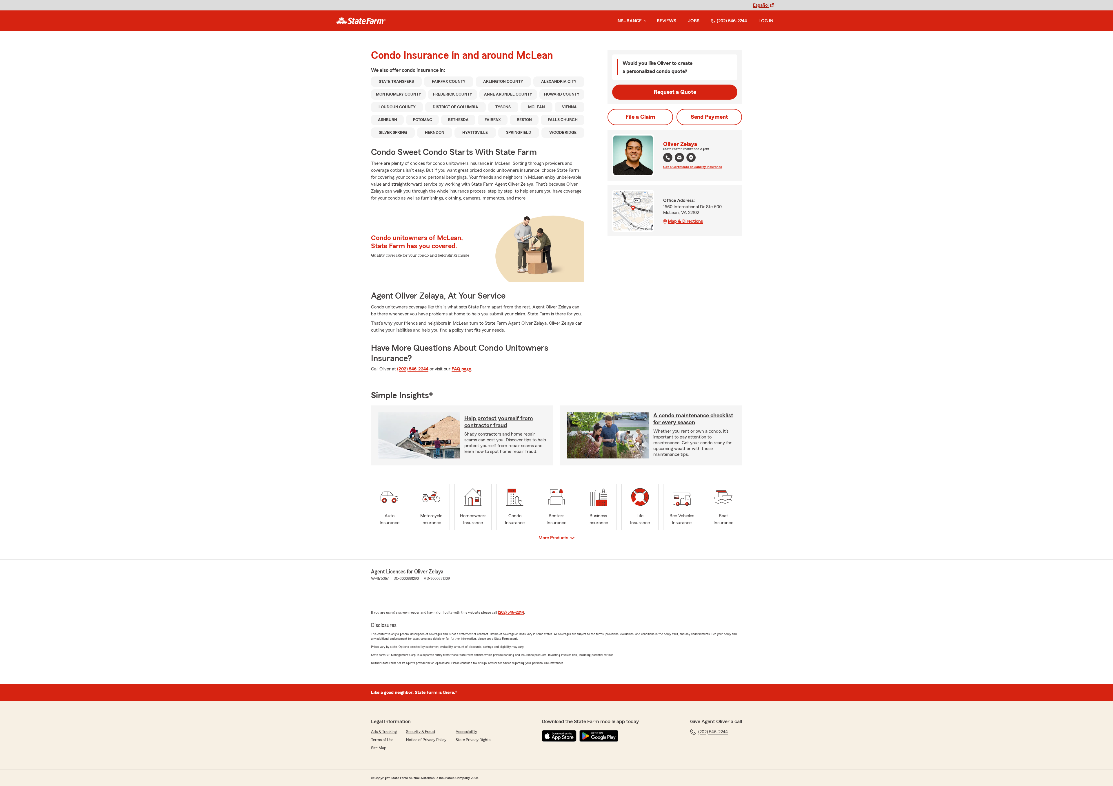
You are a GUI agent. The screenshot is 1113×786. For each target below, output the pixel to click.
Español (761, 5)
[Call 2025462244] (667, 157)
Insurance (629, 21)
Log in (766, 21)
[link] (361, 21)
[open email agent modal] (679, 158)
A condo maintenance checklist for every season (693, 419)
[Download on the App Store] (559, 736)
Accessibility (466, 732)
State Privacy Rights (473, 740)
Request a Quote (675, 92)
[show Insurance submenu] (644, 21)
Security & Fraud (420, 732)
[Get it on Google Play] (598, 736)
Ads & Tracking (384, 732)
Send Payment (709, 117)
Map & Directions (685, 221)
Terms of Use (382, 740)
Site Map (378, 748)
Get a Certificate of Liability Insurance (692, 167)
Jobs (693, 21)
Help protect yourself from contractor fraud (498, 422)
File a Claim (640, 117)
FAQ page (461, 369)
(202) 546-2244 (732, 21)
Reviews (666, 21)
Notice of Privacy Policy (426, 740)
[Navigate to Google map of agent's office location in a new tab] (691, 157)
